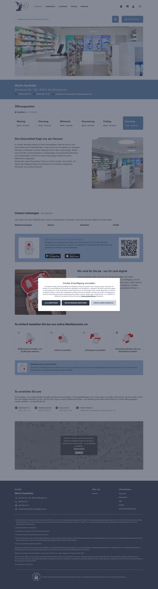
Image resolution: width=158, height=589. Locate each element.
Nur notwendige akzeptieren (76, 303)
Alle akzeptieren (51, 303)
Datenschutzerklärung (88, 296)
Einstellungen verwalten (103, 303)
